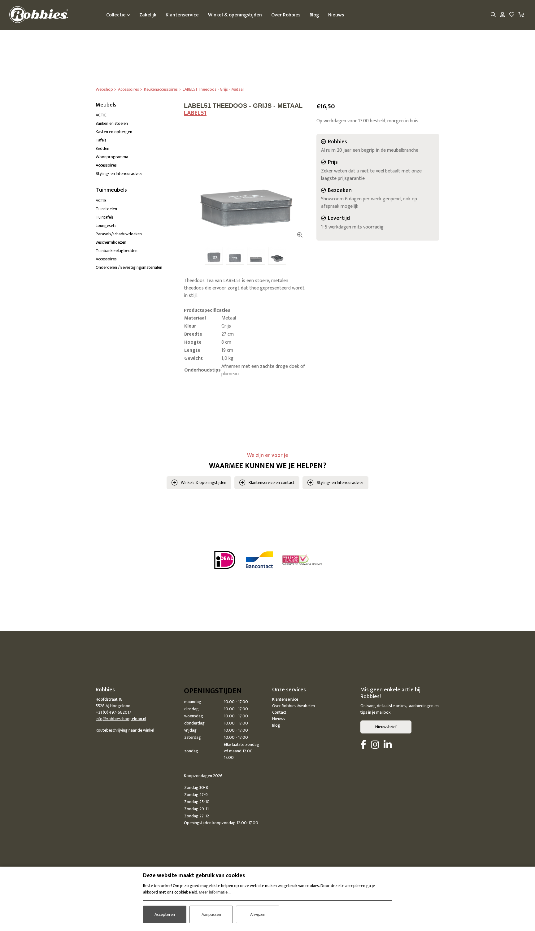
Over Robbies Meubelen (293, 705)
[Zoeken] (493, 15)
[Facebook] (363, 745)
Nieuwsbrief (386, 726)
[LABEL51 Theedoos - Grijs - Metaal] (245, 180)
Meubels (106, 105)
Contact (279, 712)
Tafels (101, 140)
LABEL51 (195, 113)
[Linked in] (388, 745)
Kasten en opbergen (114, 131)
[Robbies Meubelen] (38, 15)
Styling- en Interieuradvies (119, 173)
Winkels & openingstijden (203, 482)
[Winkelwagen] (521, 15)
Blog (276, 725)
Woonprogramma (112, 156)
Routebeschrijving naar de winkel (125, 730)
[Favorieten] (511, 15)
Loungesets (106, 225)
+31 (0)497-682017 (113, 712)
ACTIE (101, 115)
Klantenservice (285, 699)
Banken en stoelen (112, 123)
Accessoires (106, 165)
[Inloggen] (502, 15)
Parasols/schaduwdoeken (119, 233)
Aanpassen (211, 914)
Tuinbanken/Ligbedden (116, 250)
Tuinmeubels (111, 190)
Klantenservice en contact (271, 482)
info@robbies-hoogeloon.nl (121, 718)
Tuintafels (105, 217)
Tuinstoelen (106, 208)
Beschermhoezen (111, 242)
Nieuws (278, 718)
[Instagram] (375, 745)
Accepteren (164, 914)
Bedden (102, 148)
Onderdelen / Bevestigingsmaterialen (129, 267)
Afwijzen (257, 914)
